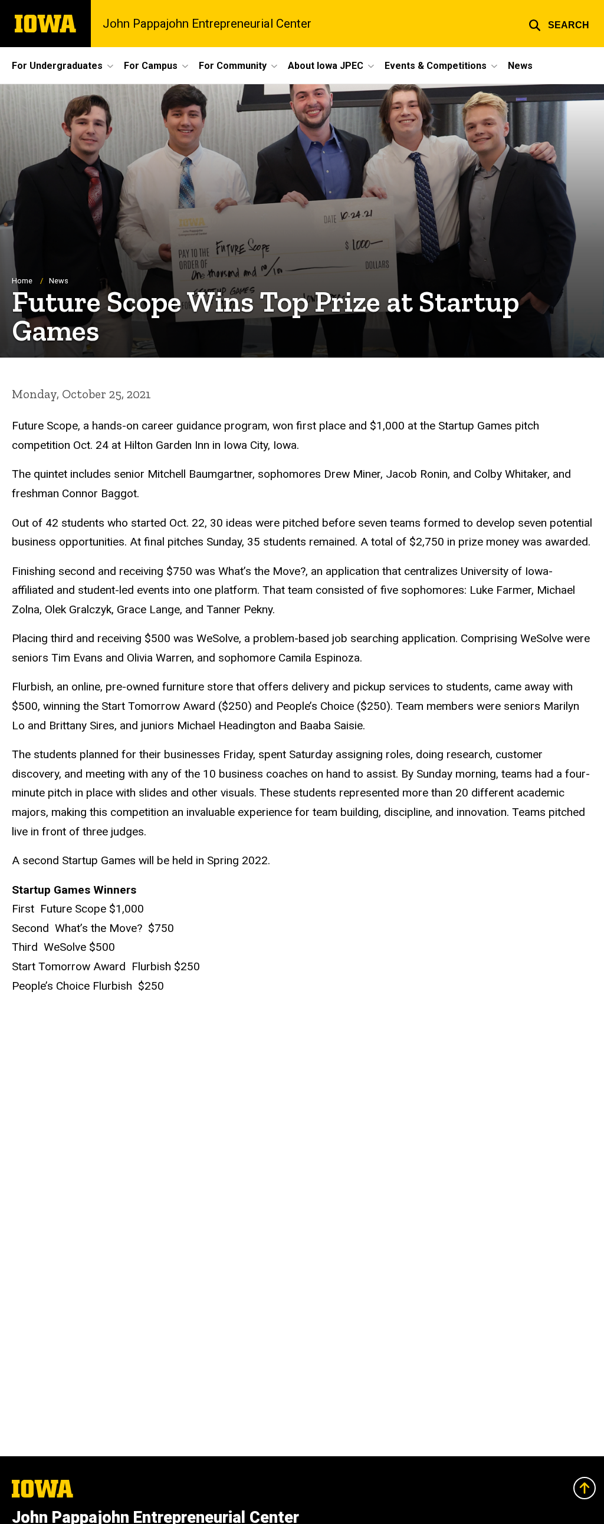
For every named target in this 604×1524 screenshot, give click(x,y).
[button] (559, 23)
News (520, 65)
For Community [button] (233, 65)
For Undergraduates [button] (57, 65)
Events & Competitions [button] (436, 65)
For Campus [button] (151, 65)
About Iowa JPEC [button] (325, 65)
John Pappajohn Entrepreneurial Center (207, 23)
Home (22, 280)
